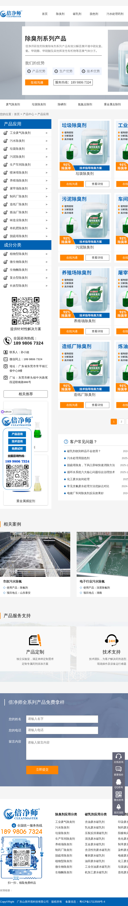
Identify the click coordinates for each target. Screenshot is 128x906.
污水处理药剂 (115, 13)
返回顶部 (118, 812)
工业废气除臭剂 (65, 821)
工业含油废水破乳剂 (97, 866)
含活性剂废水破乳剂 (97, 849)
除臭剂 (60, 13)
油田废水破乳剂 (95, 861)
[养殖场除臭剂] (85, 293)
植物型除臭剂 (63, 861)
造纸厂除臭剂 (84, 395)
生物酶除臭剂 (63, 872)
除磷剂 (62, 104)
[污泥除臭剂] (85, 219)
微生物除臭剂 (63, 866)
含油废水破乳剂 (95, 821)
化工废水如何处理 (78, 479)
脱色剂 (94, 13)
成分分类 (12, 245)
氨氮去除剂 (85, 104)
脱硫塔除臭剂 (63, 855)
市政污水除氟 (12, 581)
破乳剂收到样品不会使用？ (84, 451)
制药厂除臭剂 (63, 849)
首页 (45, 13)
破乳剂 (77, 13)
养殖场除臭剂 (84, 321)
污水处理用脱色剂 (78, 458)
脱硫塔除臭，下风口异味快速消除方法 (91, 465)
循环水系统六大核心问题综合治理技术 (91, 472)
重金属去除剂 (112, 104)
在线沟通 (72, 184)
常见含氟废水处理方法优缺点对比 (88, 486)
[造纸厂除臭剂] (85, 367)
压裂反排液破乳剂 (96, 833)
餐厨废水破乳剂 (95, 855)
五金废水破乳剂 (95, 844)
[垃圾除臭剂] (85, 146)
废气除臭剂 (13, 104)
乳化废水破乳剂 (95, 827)
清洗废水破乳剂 (95, 838)
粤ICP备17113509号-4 (92, 901)
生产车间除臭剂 (65, 838)
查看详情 (97, 184)
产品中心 (28, 114)
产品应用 (43, 114)
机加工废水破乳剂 (96, 872)
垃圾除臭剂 (39, 104)
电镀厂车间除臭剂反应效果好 (85, 493)
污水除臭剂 (62, 827)
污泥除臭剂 (85, 247)
